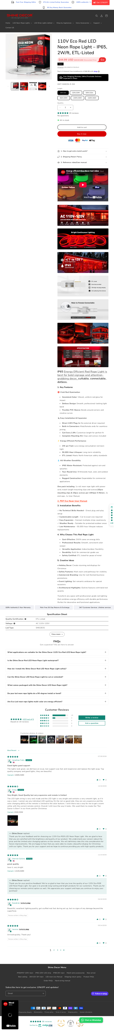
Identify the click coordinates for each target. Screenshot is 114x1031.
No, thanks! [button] (76, 534)
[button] (93, 493)
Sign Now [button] (76, 529)
